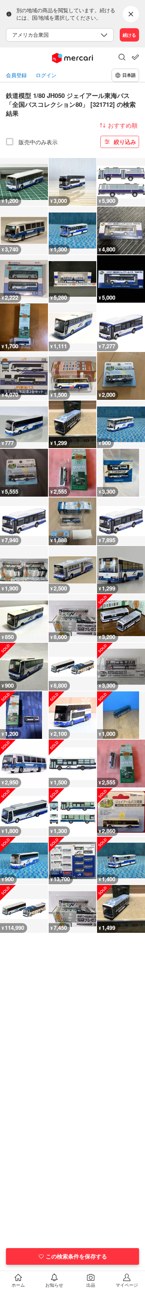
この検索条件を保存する (76, 1256)
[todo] (135, 57)
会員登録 (16, 75)
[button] (122, 58)
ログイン (46, 75)
